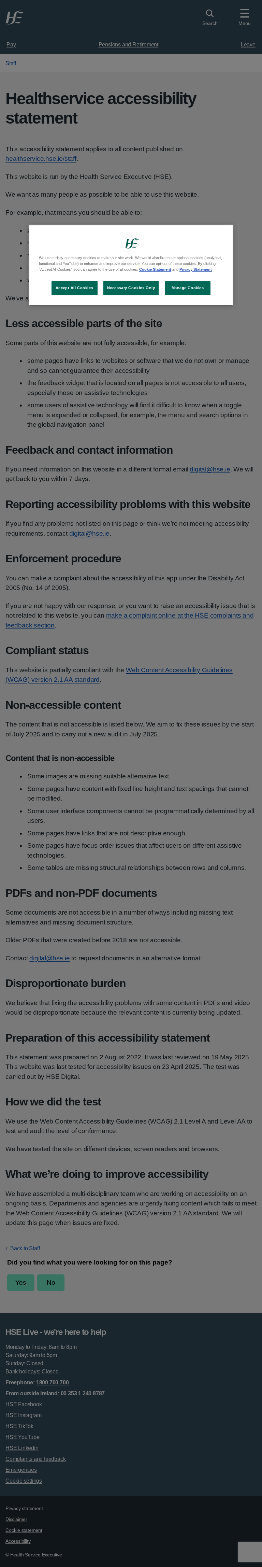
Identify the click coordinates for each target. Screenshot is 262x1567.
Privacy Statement (195, 269)
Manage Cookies (188, 288)
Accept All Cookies (74, 288)
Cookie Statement (155, 269)
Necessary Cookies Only (131, 288)
